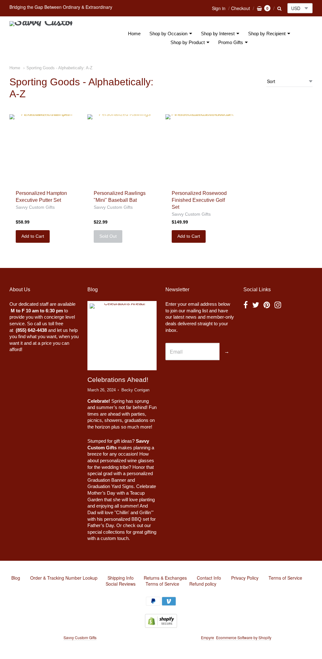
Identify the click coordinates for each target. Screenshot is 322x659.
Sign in (218, 8)
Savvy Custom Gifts (35, 207)
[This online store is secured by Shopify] (161, 625)
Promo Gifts (230, 42)
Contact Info (209, 578)
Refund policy (202, 584)
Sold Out (108, 236)
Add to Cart (32, 236)
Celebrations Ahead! (117, 379)
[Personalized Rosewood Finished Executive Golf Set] (200, 149)
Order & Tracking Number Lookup (63, 578)
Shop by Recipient (267, 33)
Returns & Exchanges (165, 578)
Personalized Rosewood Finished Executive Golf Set (199, 200)
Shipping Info (121, 578)
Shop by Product (187, 42)
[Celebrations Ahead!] (122, 336)
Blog (15, 578)
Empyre (207, 637)
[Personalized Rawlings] (122, 149)
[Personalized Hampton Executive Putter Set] (44, 149)
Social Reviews (121, 584)
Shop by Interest (218, 33)
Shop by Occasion (168, 33)
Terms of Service (285, 578)
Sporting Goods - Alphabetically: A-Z (59, 67)
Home (134, 33)
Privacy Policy (244, 578)
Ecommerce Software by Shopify (243, 637)
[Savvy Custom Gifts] (40, 38)
